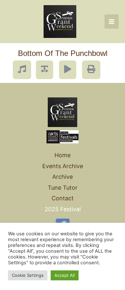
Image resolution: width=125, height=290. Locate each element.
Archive (62, 176)
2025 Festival (63, 209)
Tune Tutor (63, 187)
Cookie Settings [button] (28, 275)
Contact (63, 198)
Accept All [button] (64, 275)
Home (62, 155)
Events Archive (62, 166)
